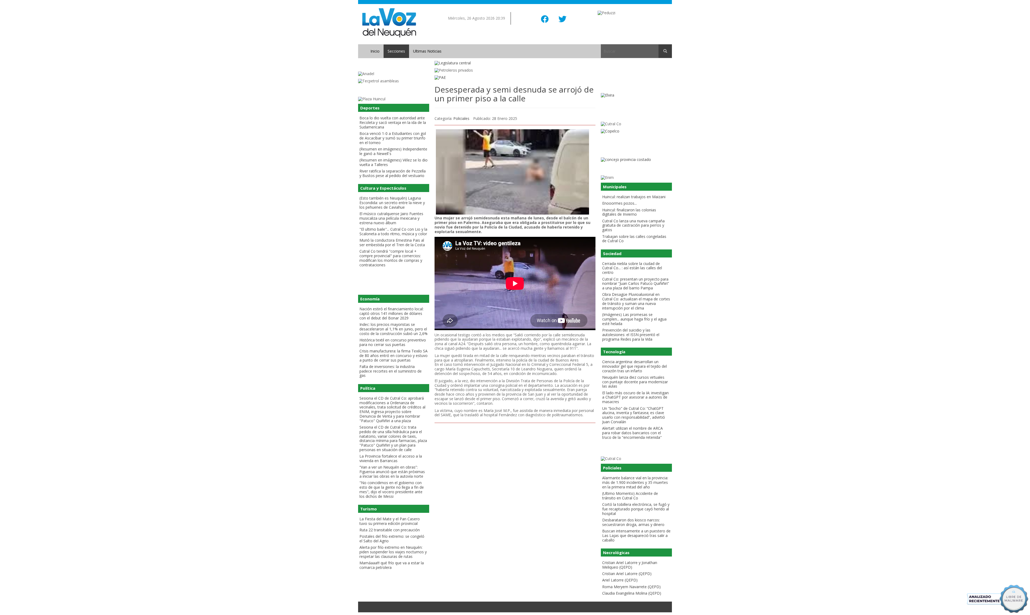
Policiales (461, 118)
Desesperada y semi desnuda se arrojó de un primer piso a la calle (514, 94)
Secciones (396, 51)
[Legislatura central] (515, 63)
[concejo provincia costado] (636, 159)
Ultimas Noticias (427, 51)
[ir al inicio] (389, 22)
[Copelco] (636, 131)
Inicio (375, 51)
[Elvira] (636, 95)
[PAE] (515, 77)
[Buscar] (665, 51)
